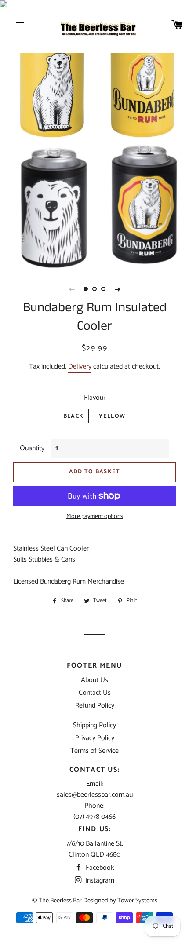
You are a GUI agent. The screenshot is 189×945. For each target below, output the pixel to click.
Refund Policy (94, 705)
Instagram (99, 881)
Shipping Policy (94, 725)
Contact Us (95, 693)
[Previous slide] (71, 289)
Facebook (99, 868)
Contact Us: (94, 770)
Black (73, 416)
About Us (94, 680)
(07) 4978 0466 (94, 817)
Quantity (32, 448)
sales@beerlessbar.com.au (95, 795)
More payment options (94, 517)
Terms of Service (94, 751)
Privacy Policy (94, 738)
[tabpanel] (94, 138)
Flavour (94, 397)
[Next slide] (117, 289)
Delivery (79, 366)
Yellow (112, 416)
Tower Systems (137, 900)
